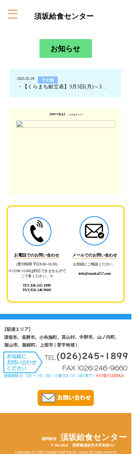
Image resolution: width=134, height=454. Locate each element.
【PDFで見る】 (57, 114)
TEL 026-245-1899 (37, 285)
